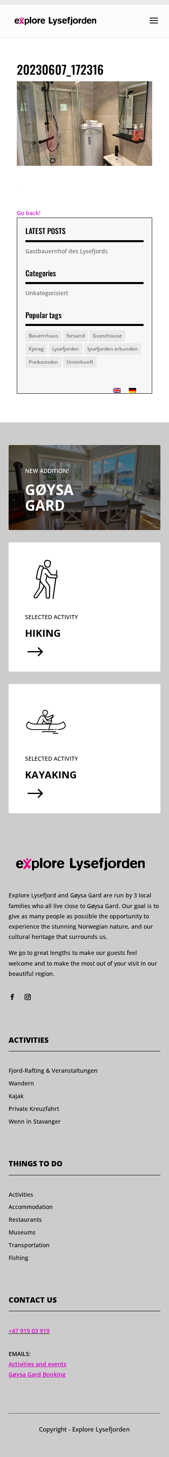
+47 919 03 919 (29, 1331)
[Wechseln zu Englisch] (117, 390)
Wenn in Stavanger (35, 1121)
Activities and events (37, 1364)
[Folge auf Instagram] (28, 997)
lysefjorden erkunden (112, 348)
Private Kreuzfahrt (34, 1109)
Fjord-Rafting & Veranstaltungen (53, 1070)
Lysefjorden (65, 348)
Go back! (29, 213)
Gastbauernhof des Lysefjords (66, 251)
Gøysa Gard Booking (37, 1374)
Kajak (16, 1096)
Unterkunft (80, 361)
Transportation (29, 1245)
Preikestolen (43, 361)
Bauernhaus (43, 335)
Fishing (18, 1258)
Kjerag (36, 348)
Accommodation (31, 1207)
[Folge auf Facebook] (12, 997)
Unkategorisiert (46, 293)
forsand (75, 335)
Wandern (21, 1083)
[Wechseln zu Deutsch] (132, 390)
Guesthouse (107, 335)
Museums (22, 1232)
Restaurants (25, 1219)
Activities (21, 1194)
